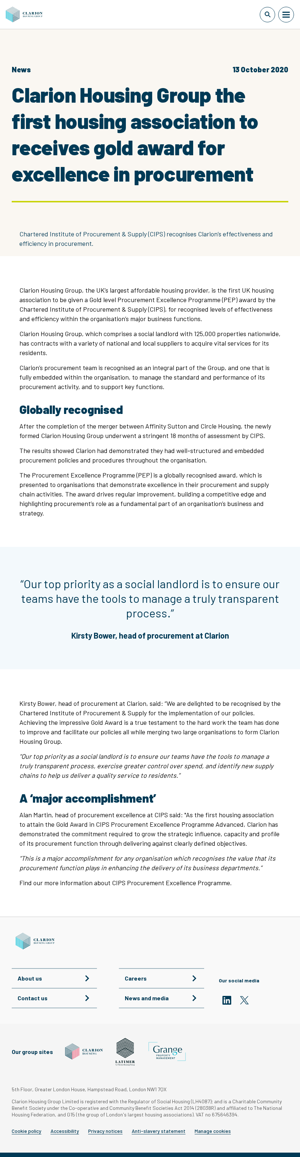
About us (30, 978)
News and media (147, 997)
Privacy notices (105, 1131)
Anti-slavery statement (158, 1131)
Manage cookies (213, 1131)
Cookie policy (26, 1131)
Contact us (33, 997)
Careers (136, 978)
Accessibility (64, 1131)
